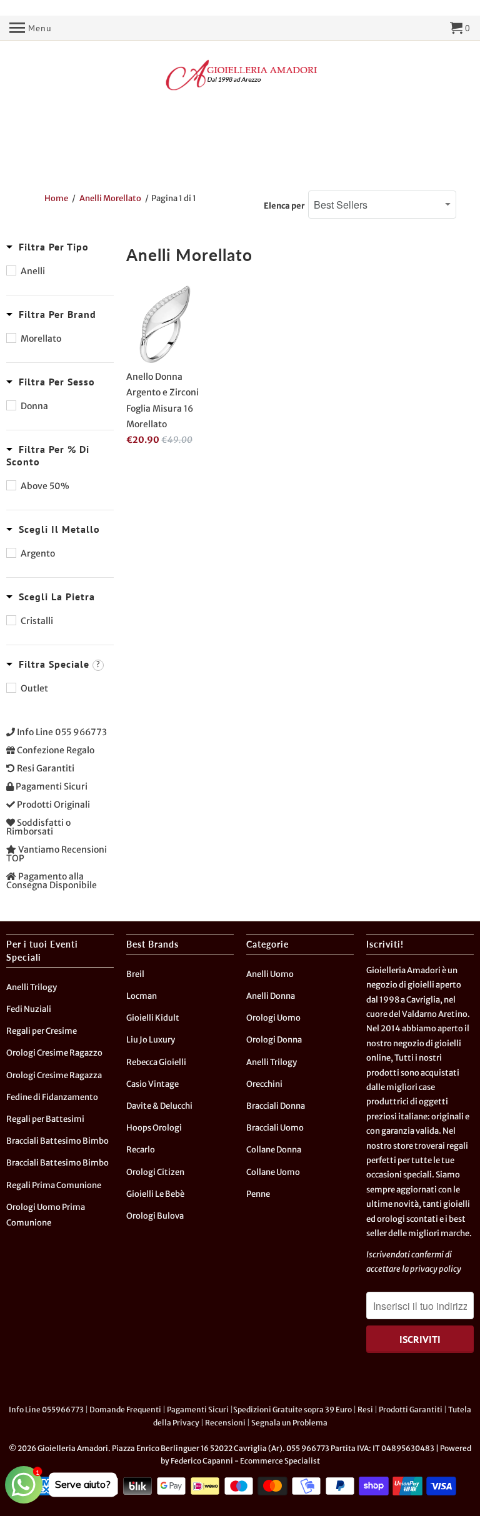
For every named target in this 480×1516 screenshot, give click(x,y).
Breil (135, 974)
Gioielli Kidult (152, 1018)
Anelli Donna (270, 996)
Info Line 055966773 (46, 1409)
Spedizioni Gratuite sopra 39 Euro (292, 1409)
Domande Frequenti (125, 1409)
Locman (141, 996)
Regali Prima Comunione (53, 1185)
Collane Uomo (273, 1172)
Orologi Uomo (273, 1018)
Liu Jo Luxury (150, 1039)
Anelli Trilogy (31, 987)
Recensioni (225, 1422)
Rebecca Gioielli (156, 1062)
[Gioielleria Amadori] (240, 75)
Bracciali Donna (275, 1106)
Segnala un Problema (289, 1422)
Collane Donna (273, 1149)
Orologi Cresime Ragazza (54, 1075)
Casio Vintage (152, 1084)
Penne (258, 1194)
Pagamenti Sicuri (198, 1409)
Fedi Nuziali (28, 1009)
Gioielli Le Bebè (155, 1194)
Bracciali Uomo (275, 1127)
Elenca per (284, 206)
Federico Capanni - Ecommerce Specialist (245, 1460)
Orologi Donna (274, 1039)
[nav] (30, 28)
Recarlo (140, 1149)
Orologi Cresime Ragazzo (54, 1053)
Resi (365, 1409)
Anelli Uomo (270, 974)
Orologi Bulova (155, 1216)
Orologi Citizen (155, 1172)
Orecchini (264, 1084)
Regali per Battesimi (45, 1119)
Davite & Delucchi (159, 1106)
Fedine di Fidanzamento (52, 1097)
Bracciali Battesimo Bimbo (57, 1141)
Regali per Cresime (41, 1031)
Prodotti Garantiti (410, 1409)
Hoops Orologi (154, 1127)
